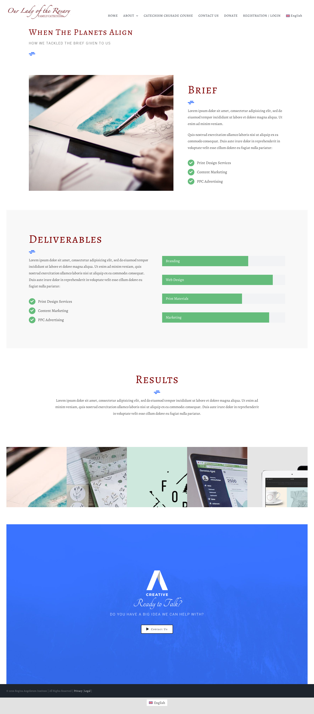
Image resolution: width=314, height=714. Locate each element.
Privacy (78, 691)
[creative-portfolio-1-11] (101, 76)
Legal (87, 691)
